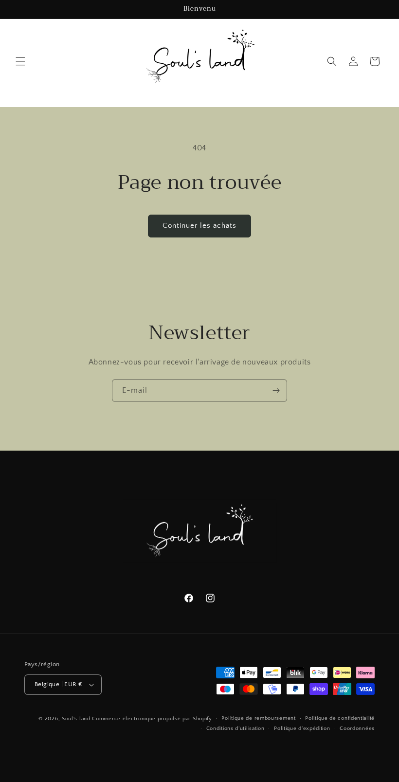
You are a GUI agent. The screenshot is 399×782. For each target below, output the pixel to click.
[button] (20, 61)
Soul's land (76, 719)
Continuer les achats (199, 225)
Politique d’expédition (302, 728)
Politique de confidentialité (340, 718)
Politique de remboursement (258, 718)
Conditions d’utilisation (235, 728)
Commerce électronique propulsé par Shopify (152, 719)
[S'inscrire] (276, 390)
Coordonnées (357, 728)
